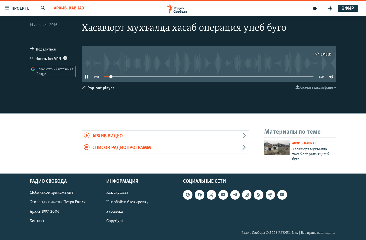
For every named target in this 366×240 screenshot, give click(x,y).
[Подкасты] (270, 194)
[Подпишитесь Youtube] (223, 194)
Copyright (114, 221)
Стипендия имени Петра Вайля (58, 202)
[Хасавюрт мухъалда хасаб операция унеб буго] (277, 147)
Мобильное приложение (51, 193)
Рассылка (114, 212)
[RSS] (258, 194)
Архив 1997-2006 (44, 212)
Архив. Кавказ (69, 8)
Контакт (37, 221)
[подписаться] (282, 194)
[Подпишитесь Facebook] (199, 194)
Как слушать (117, 193)
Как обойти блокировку (127, 202)
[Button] (43, 50)
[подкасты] (330, 8)
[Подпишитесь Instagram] (246, 194)
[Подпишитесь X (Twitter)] (211, 194)
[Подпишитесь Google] (187, 194)
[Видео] (315, 8)
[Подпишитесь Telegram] (235, 194)
